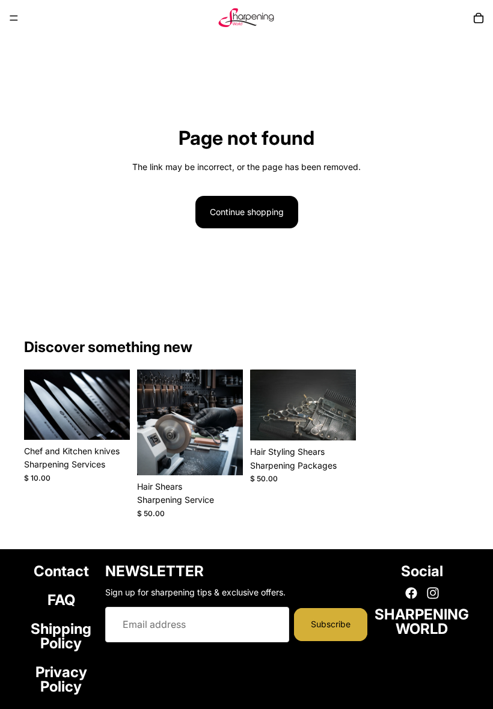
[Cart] (478, 18)
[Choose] (337, 422)
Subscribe (331, 624)
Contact (61, 571)
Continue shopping (247, 212)
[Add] (111, 421)
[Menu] (14, 18)
